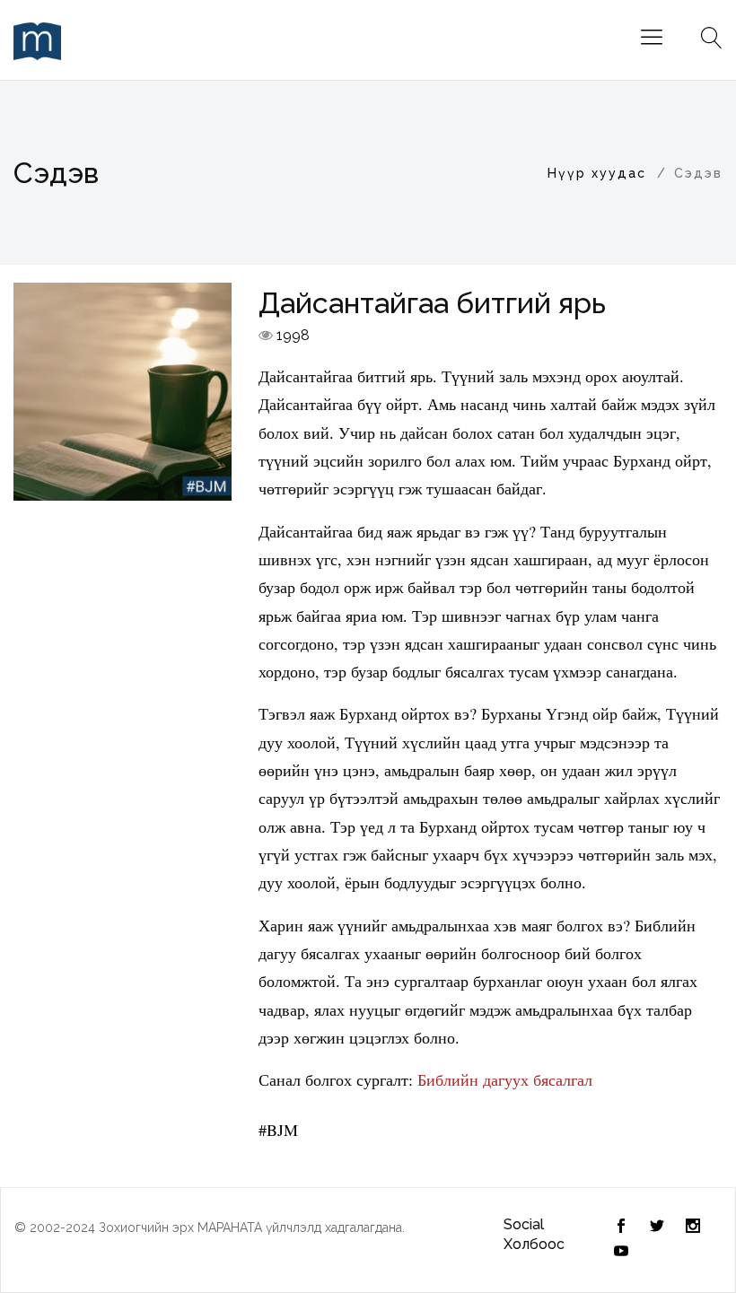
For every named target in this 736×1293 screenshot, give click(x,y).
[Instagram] (693, 1227)
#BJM (278, 1129)
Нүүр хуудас (597, 173)
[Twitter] (621, 1227)
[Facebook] (657, 1227)
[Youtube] (621, 1252)
